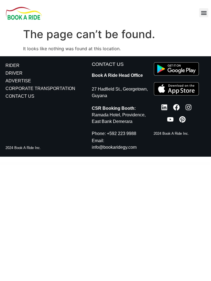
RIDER (12, 65)
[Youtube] (170, 119)
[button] (203, 12)
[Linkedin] (164, 107)
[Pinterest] (182, 119)
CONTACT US (19, 96)
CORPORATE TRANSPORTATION (40, 88)
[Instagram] (188, 107)
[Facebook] (176, 107)
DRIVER (14, 73)
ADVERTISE (18, 80)
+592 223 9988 (121, 133)
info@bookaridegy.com (114, 147)
